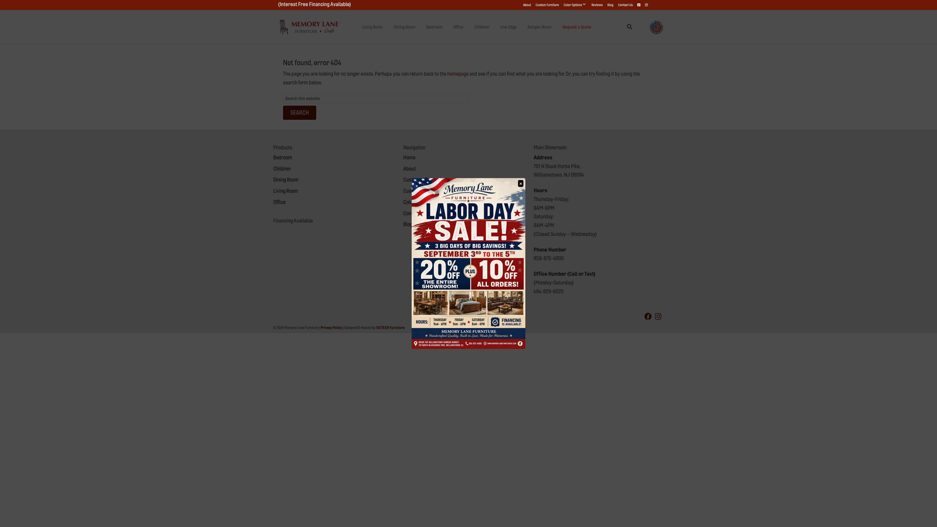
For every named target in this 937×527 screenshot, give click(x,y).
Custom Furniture (547, 5)
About (527, 5)
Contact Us (625, 5)
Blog (610, 5)
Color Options (573, 5)
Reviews (597, 5)
